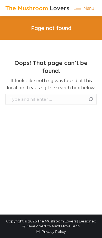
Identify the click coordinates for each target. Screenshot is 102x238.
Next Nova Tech (66, 226)
